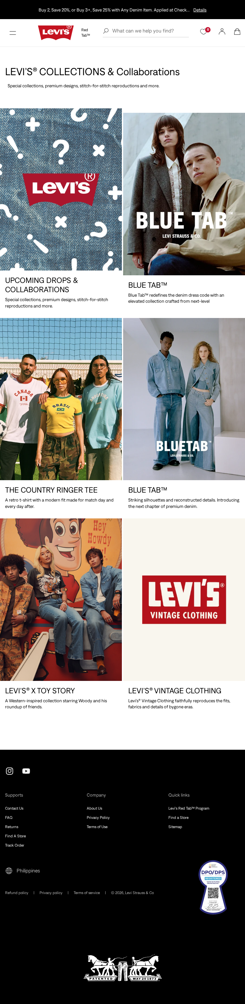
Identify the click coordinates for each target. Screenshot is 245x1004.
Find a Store (178, 817)
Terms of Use (97, 827)
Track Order (14, 845)
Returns (11, 827)
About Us (94, 808)
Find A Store (15, 836)
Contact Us (14, 808)
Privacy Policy (98, 817)
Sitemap (175, 827)
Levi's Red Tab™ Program (188, 808)
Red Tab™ (85, 33)
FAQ (8, 817)
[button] (13, 33)
